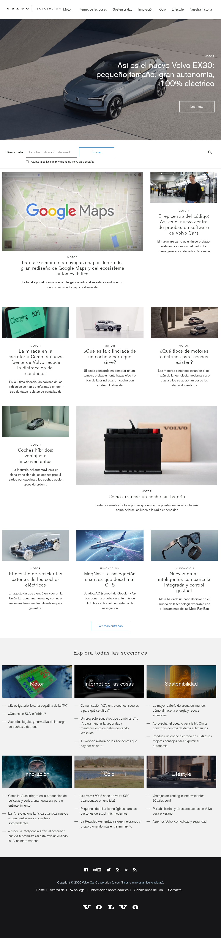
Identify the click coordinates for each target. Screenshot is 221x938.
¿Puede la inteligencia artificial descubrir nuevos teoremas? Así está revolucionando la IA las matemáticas (38, 836)
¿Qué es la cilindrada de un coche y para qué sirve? (110, 356)
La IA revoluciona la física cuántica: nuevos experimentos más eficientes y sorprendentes (38, 818)
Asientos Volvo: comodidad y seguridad (180, 821)
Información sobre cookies (109, 890)
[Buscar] (208, 153)
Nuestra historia (201, 9)
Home (40, 890)
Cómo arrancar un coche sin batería (147, 496)
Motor (67, 9)
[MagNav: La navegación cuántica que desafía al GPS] (109, 559)
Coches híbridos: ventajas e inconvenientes (36, 455)
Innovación (145, 9)
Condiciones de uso (148, 890)
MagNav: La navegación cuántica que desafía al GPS (110, 579)
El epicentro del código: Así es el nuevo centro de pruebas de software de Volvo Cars (183, 224)
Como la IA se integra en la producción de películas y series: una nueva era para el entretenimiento (37, 800)
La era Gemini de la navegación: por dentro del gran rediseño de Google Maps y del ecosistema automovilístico (72, 268)
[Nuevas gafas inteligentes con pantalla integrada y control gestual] (184, 559)
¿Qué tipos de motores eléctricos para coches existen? (184, 356)
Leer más (196, 102)
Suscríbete (14, 152)
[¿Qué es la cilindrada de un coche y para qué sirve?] (109, 337)
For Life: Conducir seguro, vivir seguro (162, 74)
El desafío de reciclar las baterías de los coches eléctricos (35, 579)
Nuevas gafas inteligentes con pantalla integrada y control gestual (184, 582)
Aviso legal (77, 890)
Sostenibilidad (122, 9)
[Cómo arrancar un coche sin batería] (146, 445)
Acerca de (57, 890)
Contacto (175, 890)
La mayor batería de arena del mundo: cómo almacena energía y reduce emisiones (179, 710)
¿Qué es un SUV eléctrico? (27, 714)
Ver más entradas (110, 626)
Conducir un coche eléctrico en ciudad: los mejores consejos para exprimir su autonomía (182, 741)
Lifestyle (178, 9)
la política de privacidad (54, 161)
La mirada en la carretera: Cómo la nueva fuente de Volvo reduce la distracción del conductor (36, 362)
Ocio (162, 9)
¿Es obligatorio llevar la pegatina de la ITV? (38, 705)
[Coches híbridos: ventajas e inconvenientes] (35, 436)
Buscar (184, 152)
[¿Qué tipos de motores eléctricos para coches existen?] (184, 337)
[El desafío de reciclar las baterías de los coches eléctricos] (35, 559)
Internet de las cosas (92, 9)
